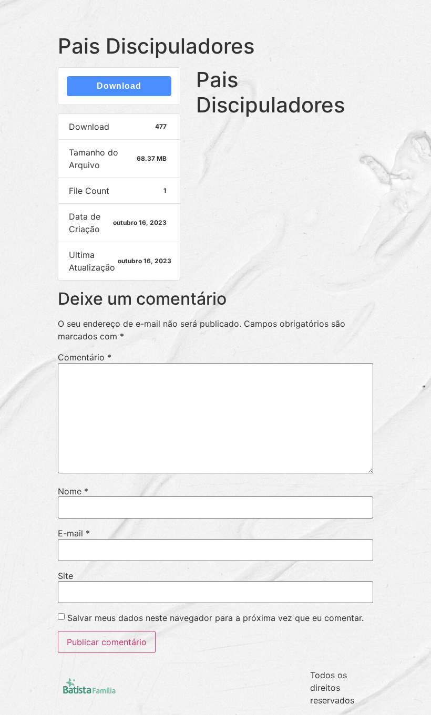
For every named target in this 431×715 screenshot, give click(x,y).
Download (119, 85)
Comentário (84, 357)
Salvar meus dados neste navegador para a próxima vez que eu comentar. (215, 618)
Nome (73, 491)
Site (65, 576)
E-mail (74, 533)
